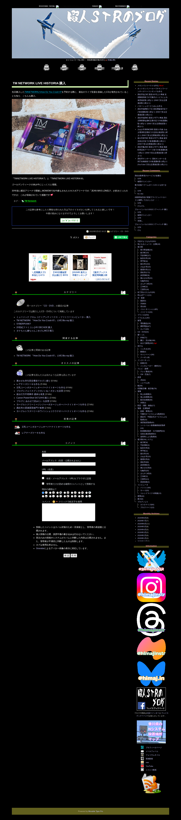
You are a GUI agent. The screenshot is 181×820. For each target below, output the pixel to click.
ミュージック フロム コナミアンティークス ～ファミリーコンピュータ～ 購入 (53, 317)
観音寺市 (143, 258)
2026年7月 (142, 521)
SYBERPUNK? (23, 324)
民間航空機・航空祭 (145, 388)
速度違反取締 (145, 422)
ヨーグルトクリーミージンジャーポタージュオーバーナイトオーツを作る (51, 404)
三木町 (143, 287)
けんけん (141, 206)
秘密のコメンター (145, 181)
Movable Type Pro (95, 811)
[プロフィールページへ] (117, 67)
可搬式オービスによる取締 (151, 414)
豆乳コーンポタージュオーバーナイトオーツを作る (40, 387)
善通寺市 (143, 270)
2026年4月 (142, 530)
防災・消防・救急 (145, 405)
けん (139, 230)
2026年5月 (142, 526)
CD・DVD (125, 231)
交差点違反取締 (146, 434)
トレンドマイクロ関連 (149, 493)
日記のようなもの (145, 241)
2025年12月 (142, 541)
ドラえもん (142, 318)
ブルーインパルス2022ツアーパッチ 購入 (151, 209)
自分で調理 (144, 343)
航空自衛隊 (144, 400)
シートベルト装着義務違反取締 (152, 425)
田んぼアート (143, 295)
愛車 (139, 496)
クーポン (143, 357)
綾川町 (143, 253)
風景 (142, 301)
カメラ (143, 329)
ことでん (143, 383)
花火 (142, 306)
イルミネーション (147, 309)
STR (139, 179)
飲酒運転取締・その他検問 (151, 431)
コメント (46, 501)
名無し (140, 221)
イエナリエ (144, 312)
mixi (147, 762)
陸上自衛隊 (144, 394)
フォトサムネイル (153, 755)
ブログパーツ (145, 507)
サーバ (143, 490)
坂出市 (143, 264)
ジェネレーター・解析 (149, 366)
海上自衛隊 (144, 397)
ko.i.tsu (140, 194)
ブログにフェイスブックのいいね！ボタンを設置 (39, 391)
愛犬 (139, 499)
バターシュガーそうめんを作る (150, 106)
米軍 (142, 403)
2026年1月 (142, 538)
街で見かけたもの (145, 292)
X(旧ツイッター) (153, 713)
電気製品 (143, 323)
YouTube (149, 766)
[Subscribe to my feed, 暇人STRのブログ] (151, 794)
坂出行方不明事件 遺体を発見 (30, 394)
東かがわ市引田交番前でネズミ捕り (33, 381)
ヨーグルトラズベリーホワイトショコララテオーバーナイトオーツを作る (51, 411)
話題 (142, 363)
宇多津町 (143, 255)
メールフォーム (152, 751)
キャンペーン (145, 354)
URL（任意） (48, 469)
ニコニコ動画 (151, 770)
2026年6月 (142, 524)
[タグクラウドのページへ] (99, 67)
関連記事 (111, 60)
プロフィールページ (154, 748)
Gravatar (40, 548)
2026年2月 (142, 535)
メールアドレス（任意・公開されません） (62, 460)
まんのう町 (144, 284)
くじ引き (143, 349)
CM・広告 (144, 374)
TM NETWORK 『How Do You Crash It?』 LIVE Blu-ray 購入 (45, 320)
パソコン (143, 488)
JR (141, 380)
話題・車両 (144, 411)
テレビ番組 (144, 371)
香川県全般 (144, 250)
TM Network (30, 201)
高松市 (143, 272)
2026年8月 (142, 518)
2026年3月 (142, 532)
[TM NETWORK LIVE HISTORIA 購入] (68, 174)
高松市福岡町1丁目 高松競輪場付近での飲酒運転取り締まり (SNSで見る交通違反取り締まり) (152, 112)
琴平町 (143, 261)
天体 (142, 304)
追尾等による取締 (147, 437)
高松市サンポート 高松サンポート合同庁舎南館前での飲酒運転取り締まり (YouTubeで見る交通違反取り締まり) (153, 161)
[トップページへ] (46, 67)
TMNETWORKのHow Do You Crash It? (43, 92)
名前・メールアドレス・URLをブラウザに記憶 (68, 478)
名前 (44, 452)
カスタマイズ (145, 505)
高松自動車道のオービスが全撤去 (148, 176)
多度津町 (143, 275)
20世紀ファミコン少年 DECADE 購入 (34, 327)
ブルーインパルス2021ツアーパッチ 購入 (151, 224)
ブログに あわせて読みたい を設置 (32, 401)
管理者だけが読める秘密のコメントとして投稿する (70, 484)
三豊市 (143, 289)
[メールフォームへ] (135, 67)
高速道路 (143, 482)
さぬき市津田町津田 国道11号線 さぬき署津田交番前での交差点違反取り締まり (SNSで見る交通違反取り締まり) (153, 132)
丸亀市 (143, 281)
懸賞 (142, 352)
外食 (142, 338)
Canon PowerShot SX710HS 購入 (32, 398)
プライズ (141, 315)
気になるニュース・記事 (147, 244)
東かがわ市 (144, 278)
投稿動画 (149, 759)
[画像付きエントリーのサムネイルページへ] (64, 67)
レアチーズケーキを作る (28, 384)
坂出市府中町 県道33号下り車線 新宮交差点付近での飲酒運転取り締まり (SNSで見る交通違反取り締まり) (152, 141)
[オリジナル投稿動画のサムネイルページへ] (82, 67)
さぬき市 (143, 267)
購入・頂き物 (145, 340)
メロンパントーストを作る (148, 86)
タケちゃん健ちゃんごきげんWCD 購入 (35, 330)
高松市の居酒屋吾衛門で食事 (30, 408)
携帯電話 (143, 326)
